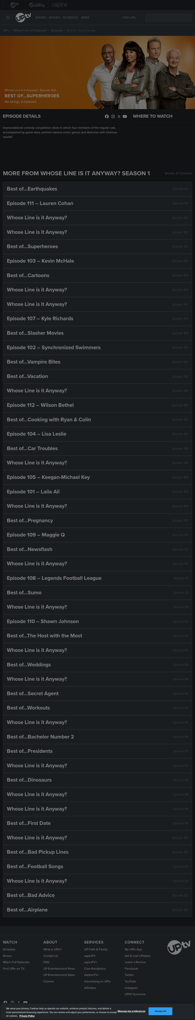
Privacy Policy (27, 1016)
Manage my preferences (131, 1011)
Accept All (160, 1011)
